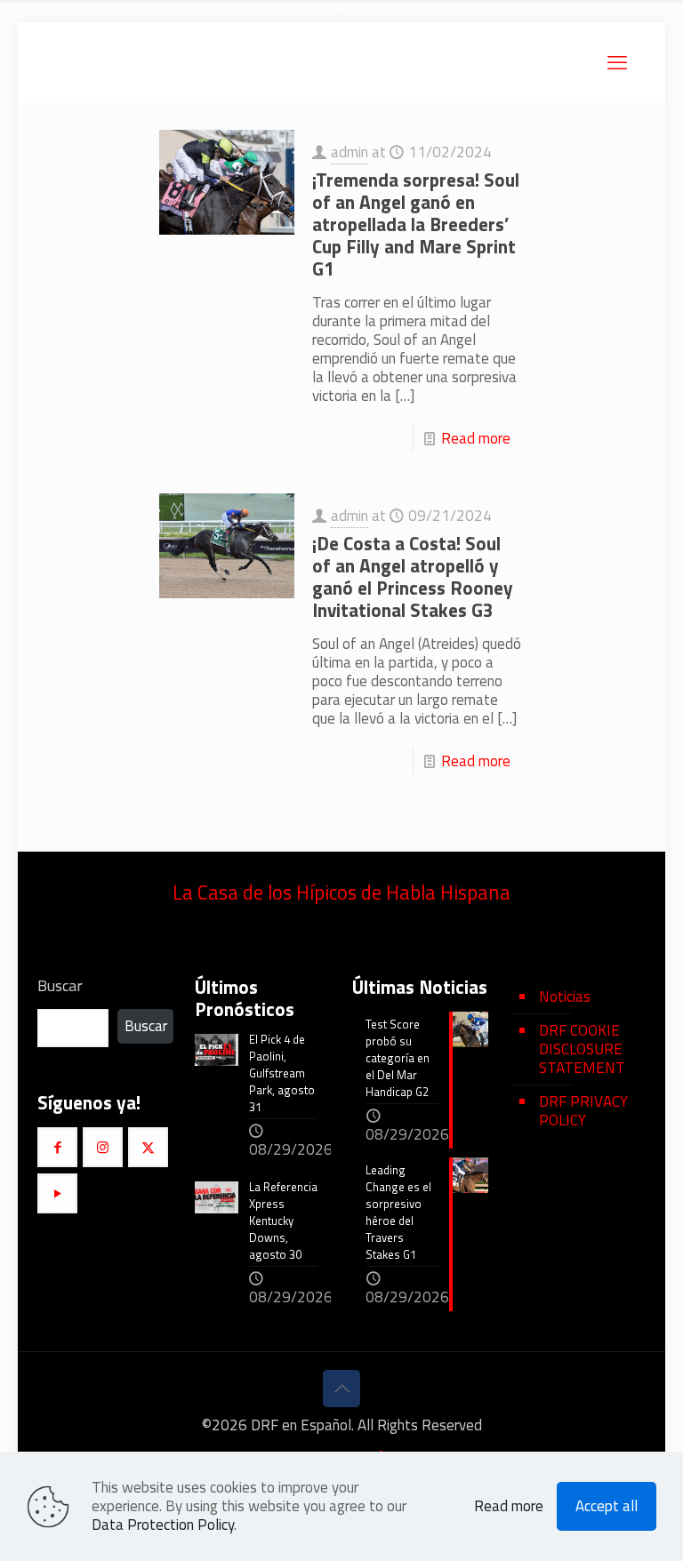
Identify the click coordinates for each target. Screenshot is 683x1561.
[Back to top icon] (341, 1388)
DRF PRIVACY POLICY (583, 1111)
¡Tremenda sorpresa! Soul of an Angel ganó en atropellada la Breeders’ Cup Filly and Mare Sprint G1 (415, 224)
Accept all (606, 1505)
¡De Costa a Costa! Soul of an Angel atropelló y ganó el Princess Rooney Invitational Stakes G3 (412, 576)
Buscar (60, 986)
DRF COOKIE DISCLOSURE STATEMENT (582, 1049)
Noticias (565, 996)
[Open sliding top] (341, 20)
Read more (475, 438)
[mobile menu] (617, 62)
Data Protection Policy (163, 1524)
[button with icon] (57, 1147)
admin (349, 152)
